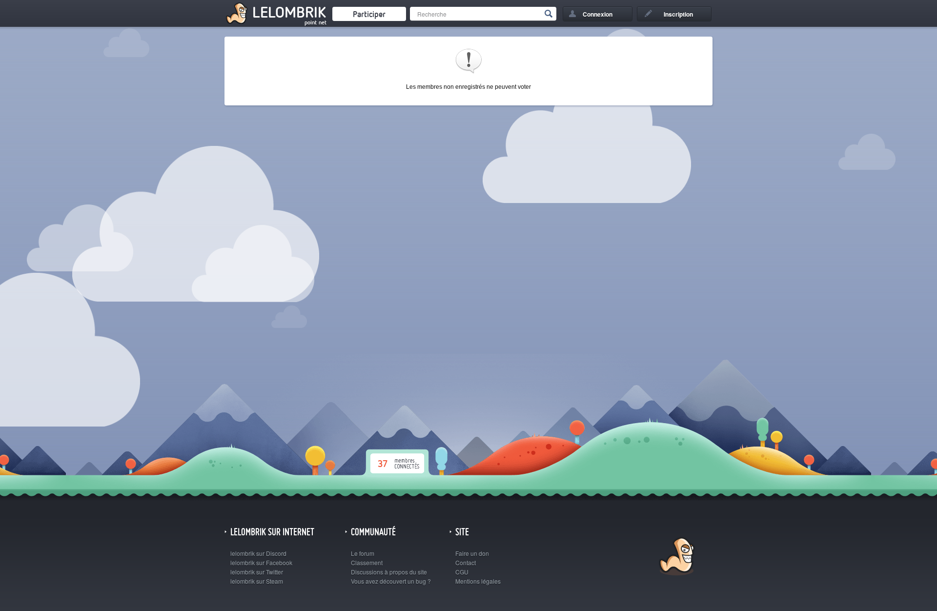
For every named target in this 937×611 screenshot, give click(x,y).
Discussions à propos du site (389, 572)
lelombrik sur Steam (256, 581)
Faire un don (472, 553)
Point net (315, 22)
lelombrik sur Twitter (256, 572)
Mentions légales (478, 581)
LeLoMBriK (676, 557)
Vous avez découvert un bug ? (391, 581)
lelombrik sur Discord (258, 553)
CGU (461, 572)
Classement (367, 562)
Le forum (362, 553)
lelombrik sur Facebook (261, 562)
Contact (465, 562)
